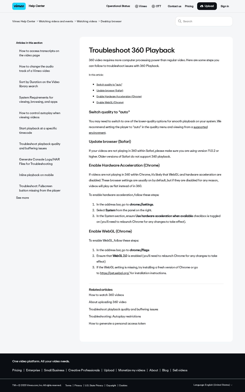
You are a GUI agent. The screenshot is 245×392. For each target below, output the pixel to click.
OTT (158, 6)
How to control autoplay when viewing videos (39, 115)
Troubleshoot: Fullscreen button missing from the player (39, 188)
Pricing (189, 6)
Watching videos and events (56, 21)
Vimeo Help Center (23, 21)
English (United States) (217, 385)
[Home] (19, 6)
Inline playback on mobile (36, 175)
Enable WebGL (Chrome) (110, 102)
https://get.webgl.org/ (114, 273)
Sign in (225, 6)
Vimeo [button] (142, 6)
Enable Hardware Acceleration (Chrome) (119, 97)
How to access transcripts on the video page (39, 53)
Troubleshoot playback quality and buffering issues (39, 146)
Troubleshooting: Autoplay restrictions (115, 316)
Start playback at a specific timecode (38, 130)
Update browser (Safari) (109, 91)
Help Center (37, 6)
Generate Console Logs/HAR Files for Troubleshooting (39, 161)
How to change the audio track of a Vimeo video (36, 68)
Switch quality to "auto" (109, 85)
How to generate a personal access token (117, 323)
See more (22, 197)
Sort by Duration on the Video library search (39, 84)
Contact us (174, 6)
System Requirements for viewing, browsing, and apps (38, 99)
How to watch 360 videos (106, 294)
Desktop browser (111, 21)
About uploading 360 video (108, 302)
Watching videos (87, 21)
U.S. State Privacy (94, 385)
